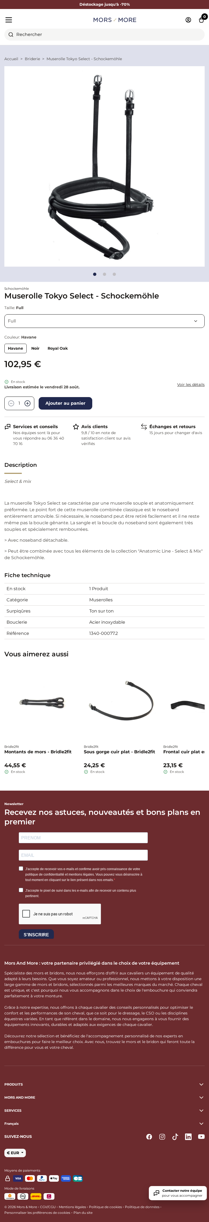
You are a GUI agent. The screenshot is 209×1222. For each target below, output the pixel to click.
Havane (15, 348)
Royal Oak (58, 348)
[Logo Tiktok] (175, 1136)
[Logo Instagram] (162, 1136)
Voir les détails (191, 384)
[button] (104, 1123)
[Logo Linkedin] (188, 1136)
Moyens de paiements (22, 1170)
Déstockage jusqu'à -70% (104, 4)
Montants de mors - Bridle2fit (38, 751)
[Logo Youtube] (201, 1136)
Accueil (11, 58)
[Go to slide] (94, 274)
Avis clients (94, 426)
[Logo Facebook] (149, 1136)
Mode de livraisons (19, 1188)
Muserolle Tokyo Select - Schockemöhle (84, 58)
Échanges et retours (172, 426)
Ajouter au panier (65, 403)
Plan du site (83, 1213)
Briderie (32, 58)
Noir (35, 348)
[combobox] (104, 35)
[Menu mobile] (36, 20)
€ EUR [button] (13, 1152)
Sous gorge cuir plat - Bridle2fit (119, 751)
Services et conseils (35, 426)
